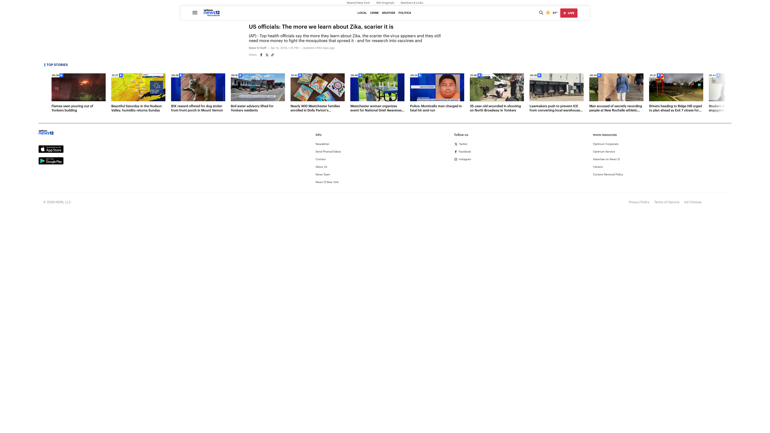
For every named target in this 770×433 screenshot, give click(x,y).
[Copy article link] (272, 55)
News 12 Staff (257, 48)
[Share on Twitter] (266, 55)
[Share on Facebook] (261, 55)
